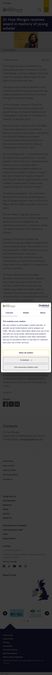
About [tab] (42, 313)
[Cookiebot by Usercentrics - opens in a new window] (38, 306)
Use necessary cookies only (26, 367)
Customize (24, 360)
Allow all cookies (26, 353)
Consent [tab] (9, 313)
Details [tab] (26, 313)
